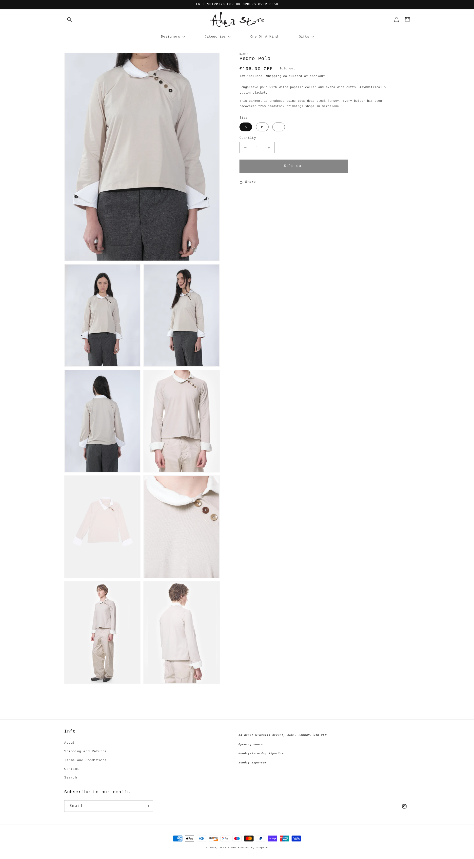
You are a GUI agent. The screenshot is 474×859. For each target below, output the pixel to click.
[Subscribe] (147, 806)
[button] (69, 19)
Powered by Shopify (253, 847)
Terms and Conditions (85, 760)
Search (70, 777)
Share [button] (250, 182)
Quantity (247, 138)
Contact (71, 769)
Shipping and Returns (85, 751)
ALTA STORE (227, 847)
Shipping (273, 76)
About (69, 743)
